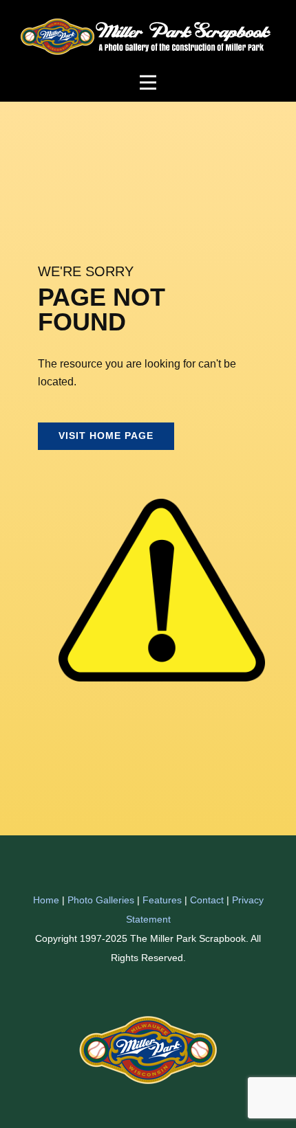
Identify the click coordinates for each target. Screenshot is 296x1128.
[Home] (148, 37)
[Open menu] (148, 82)
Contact (207, 899)
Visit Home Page (106, 435)
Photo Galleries (100, 899)
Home (46, 899)
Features (162, 899)
